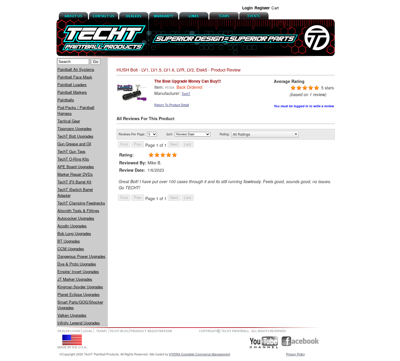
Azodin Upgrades (72, 226)
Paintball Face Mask (74, 77)
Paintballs (65, 100)
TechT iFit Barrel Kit (74, 182)
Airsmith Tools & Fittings (78, 210)
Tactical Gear (68, 121)
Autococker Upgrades (75, 218)
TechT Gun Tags (71, 151)
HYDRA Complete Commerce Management (199, 354)
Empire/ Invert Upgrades (78, 271)
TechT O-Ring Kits (73, 159)
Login (247, 8)
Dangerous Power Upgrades (81, 256)
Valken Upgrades (71, 315)
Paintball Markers (72, 92)
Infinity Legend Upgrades (78, 323)
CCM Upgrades (70, 248)
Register (262, 8)
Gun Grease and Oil (74, 144)
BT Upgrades (68, 241)
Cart (275, 8)
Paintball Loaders (72, 84)
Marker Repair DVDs (75, 174)
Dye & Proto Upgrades (76, 264)
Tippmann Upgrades (74, 128)
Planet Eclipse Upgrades (78, 294)
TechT (186, 93)
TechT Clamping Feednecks (81, 203)
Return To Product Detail (171, 105)
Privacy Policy (295, 354)
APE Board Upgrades (75, 166)
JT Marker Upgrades (74, 279)
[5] (293, 88)
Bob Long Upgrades (74, 233)
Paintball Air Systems (75, 69)
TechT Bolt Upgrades (75, 136)
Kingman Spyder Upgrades (80, 287)
